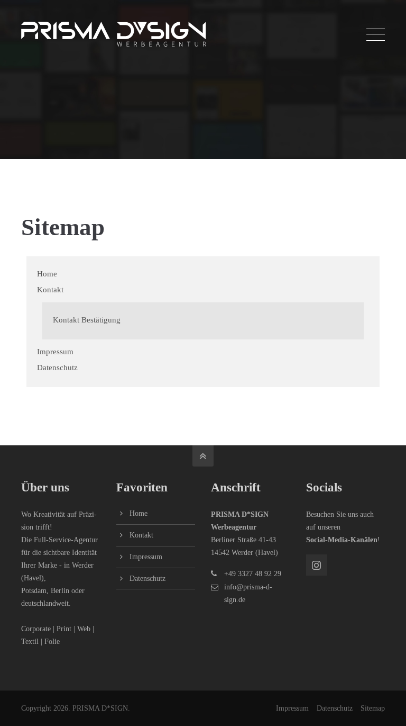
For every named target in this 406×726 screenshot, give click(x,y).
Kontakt (50, 289)
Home (47, 274)
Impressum (55, 351)
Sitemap (373, 708)
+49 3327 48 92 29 (252, 574)
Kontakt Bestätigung (87, 320)
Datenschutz (57, 367)
